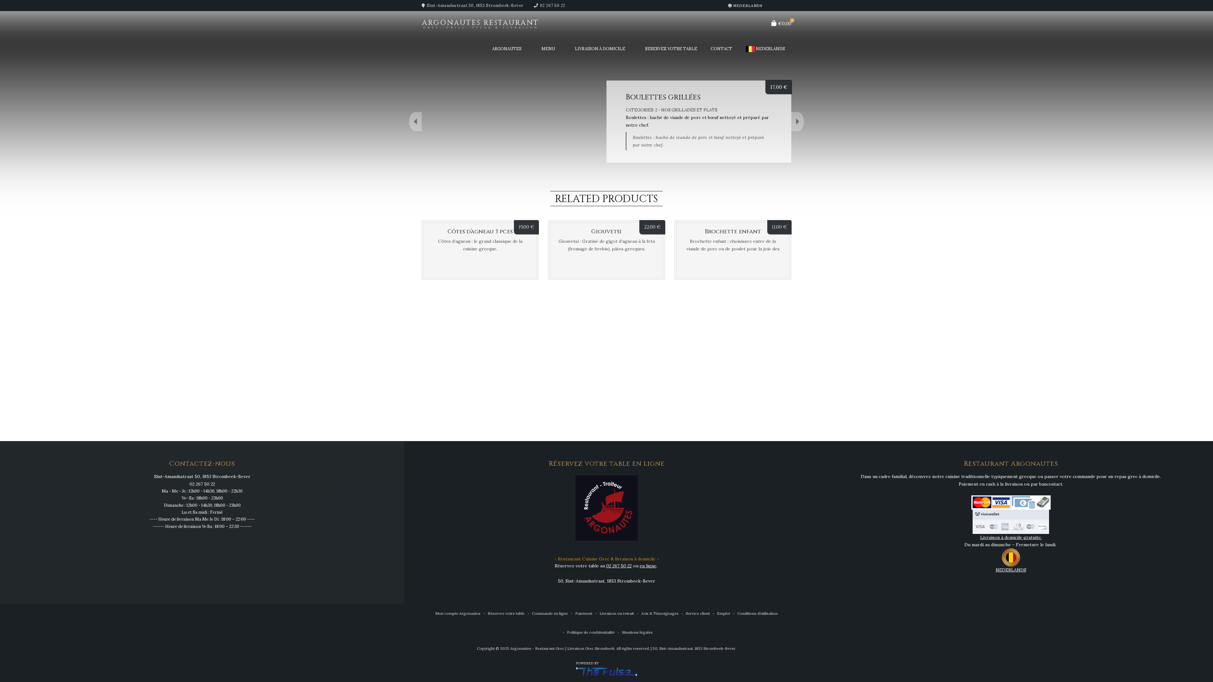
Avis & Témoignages (660, 613)
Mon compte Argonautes (457, 613)
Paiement (583, 613)
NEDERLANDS (747, 5)
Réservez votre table (506, 613)
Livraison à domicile (600, 48)
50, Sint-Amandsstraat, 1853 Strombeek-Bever (606, 581)
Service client (698, 613)
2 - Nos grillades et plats (686, 110)
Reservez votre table (671, 48)
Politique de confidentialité (591, 632)
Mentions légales (637, 632)
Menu (548, 48)
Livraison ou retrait (617, 613)
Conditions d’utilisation (757, 613)
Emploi (723, 613)
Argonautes (507, 48)
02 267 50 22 (552, 5)
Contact (721, 48)
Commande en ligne (550, 613)
